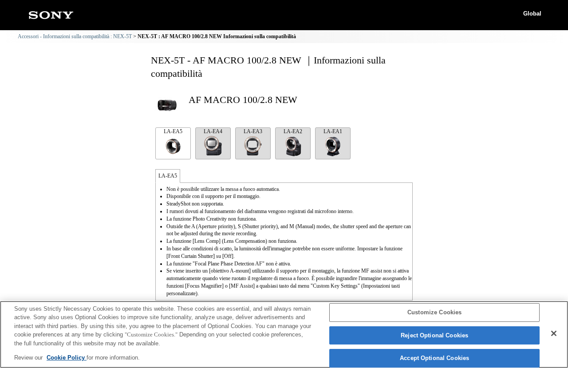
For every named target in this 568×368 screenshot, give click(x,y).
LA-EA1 (332, 131)
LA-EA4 (213, 131)
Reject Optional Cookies (434, 335)
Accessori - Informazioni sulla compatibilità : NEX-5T (75, 36)
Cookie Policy (67, 357)
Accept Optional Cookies (434, 358)
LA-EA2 (293, 131)
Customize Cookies (434, 312)
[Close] (554, 333)
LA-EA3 (253, 131)
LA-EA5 (173, 131)
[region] (284, 334)
